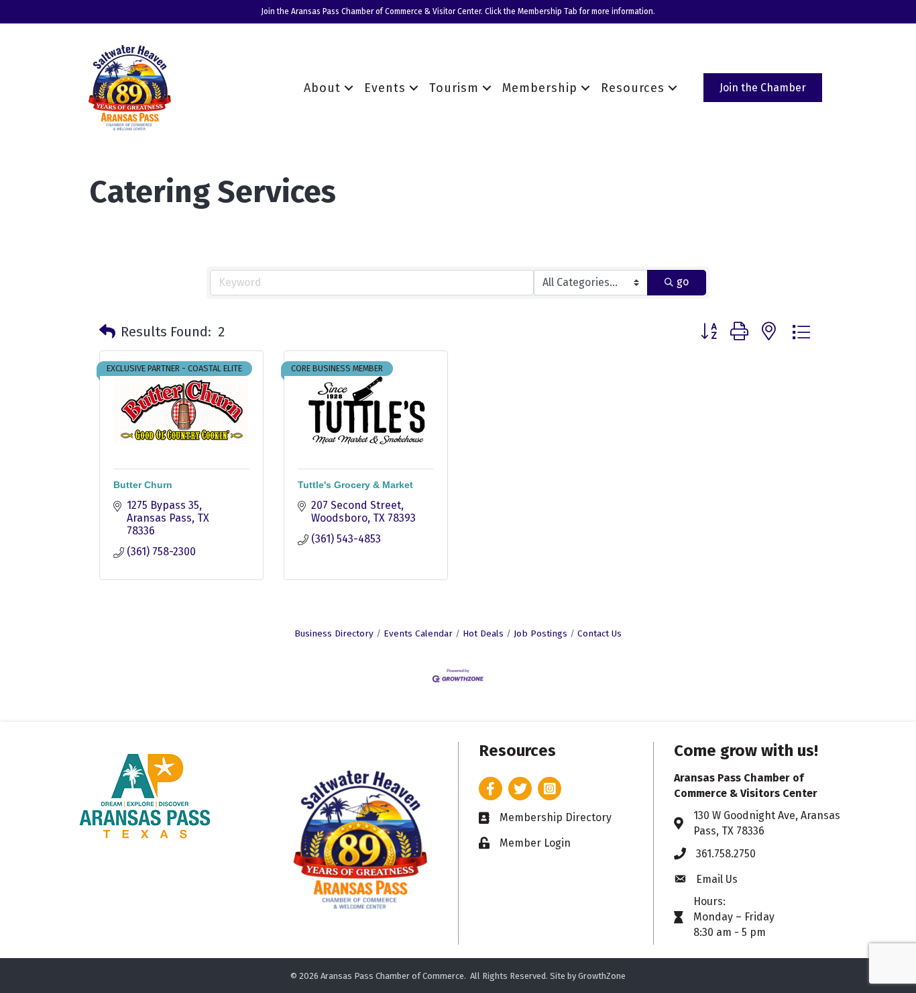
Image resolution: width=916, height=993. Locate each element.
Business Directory (334, 633)
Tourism (454, 88)
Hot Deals (483, 633)
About (322, 88)
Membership (539, 88)
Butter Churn (142, 484)
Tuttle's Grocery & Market (355, 484)
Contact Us (599, 633)
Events (385, 88)
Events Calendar (418, 633)
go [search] (683, 281)
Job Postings (540, 633)
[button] (107, 332)
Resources (633, 88)
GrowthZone (602, 976)
